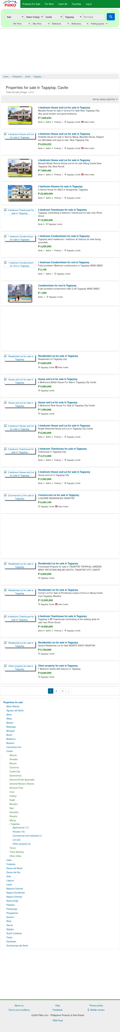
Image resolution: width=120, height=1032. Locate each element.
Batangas (11, 726)
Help (57, 1005)
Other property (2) (22, 843)
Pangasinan (12, 912)
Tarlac (9, 937)
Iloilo (8, 876)
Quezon (10, 917)
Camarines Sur (13, 747)
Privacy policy (96, 1005)
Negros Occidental (15, 892)
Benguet (10, 730)
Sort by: (96, 99)
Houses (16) (19, 831)
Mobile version (97, 1009)
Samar (9, 925)
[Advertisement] (60, 51)
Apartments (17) (21, 827)
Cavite (9, 751)
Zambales (11, 941)
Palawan (10, 904)
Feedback (57, 1009)
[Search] (111, 16)
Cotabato (10, 864)
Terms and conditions (19, 1009)
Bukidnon (11, 738)
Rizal (8, 921)
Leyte (9, 884)
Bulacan (10, 742)
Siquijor (10, 929)
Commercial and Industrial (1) (27, 835)
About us (19, 1005)
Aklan (9, 714)
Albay (9, 718)
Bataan (9, 722)
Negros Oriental (14, 896)
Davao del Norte (14, 868)
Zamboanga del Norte (17, 945)
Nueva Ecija (12, 900)
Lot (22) (16, 839)
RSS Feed (58, 1020)
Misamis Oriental (14, 888)
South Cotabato (14, 933)
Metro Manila (12, 706)
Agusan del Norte (15, 710)
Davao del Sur (13, 872)
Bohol (9, 734)
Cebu (9, 860)
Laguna (10, 880)
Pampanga (11, 908)
